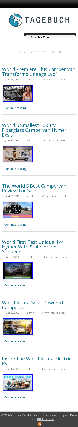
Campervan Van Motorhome (24, 415)
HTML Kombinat (45, 418)
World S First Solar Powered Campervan (32, 305)
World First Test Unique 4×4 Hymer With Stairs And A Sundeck (33, 247)
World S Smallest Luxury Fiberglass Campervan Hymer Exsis (34, 130)
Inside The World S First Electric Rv (36, 361)
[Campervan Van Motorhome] (39, 32)
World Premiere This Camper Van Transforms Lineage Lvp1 (38, 71)
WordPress (71, 415)
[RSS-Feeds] (39, 424)
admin (30, 79)
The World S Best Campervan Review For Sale (34, 188)
